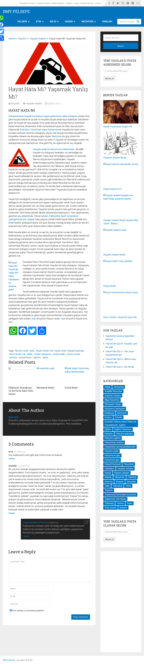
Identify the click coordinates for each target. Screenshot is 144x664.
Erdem (108, 417)
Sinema (108, 481)
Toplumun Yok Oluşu (115, 499)
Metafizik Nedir (45, 387)
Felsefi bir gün (112, 459)
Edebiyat (109, 413)
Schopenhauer (16, 116)
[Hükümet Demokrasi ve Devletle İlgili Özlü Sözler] (21, 376)
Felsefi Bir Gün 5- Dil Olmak (120, 367)
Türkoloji (109, 503)
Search (138, 21)
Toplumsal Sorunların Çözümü (120, 494)
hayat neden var (44, 350)
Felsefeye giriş (112, 455)
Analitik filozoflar (113, 391)
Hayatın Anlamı (43, 3)
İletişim (123, 507)
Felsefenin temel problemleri (120, 446)
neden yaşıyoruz (42, 354)
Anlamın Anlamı (113, 395)
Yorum (98, 3)
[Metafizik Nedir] (49, 376)
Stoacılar (131, 481)
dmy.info (15, 103)
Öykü (76, 3)
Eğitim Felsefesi (122, 429)
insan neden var (17, 354)
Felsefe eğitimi (112, 438)
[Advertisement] (120, 602)
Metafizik (119, 477)
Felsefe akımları (124, 433)
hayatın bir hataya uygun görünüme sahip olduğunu (51, 116)
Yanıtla (11, 459)
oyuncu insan (73, 354)
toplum (37, 357)
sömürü (13, 357)
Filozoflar (129, 464)
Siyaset (119, 481)
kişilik (29, 354)
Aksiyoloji (118, 387)
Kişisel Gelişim (58, 3)
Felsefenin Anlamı (27, 3)
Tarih (107, 486)
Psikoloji (132, 477)
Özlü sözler (110, 507)
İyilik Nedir (71, 387)
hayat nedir (60, 350)
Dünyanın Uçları (113, 404)
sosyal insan (25, 357)
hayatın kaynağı (76, 350)
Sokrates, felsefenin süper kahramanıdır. (41, 129)
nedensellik (59, 354)
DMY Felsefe (16, 11)
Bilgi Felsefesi (112, 400)
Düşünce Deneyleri (115, 408)
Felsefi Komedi (87, 3)
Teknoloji (117, 486)
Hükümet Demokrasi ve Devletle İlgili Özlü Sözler (20, 390)
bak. (34, 318)
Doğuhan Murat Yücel (34, 522)
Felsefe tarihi (111, 451)
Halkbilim (109, 468)
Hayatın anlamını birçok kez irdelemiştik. (54, 149)
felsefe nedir (21, 350)
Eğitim (108, 429)
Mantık (108, 477)
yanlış (45, 357)
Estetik (118, 417)
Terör (128, 486)
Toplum (69, 3)
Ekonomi (121, 413)
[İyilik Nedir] (77, 376)
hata (32, 350)
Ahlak (107, 387)
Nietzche (57, 136)
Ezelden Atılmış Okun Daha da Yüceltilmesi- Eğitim (120, 423)
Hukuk (108, 473)
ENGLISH (107, 21)
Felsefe (109, 433)
